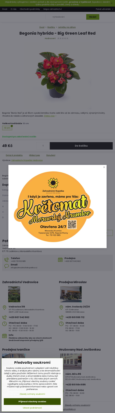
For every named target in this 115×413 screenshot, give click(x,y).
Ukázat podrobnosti (32, 408)
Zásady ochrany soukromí (32, 394)
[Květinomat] (54, 243)
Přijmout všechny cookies (32, 401)
